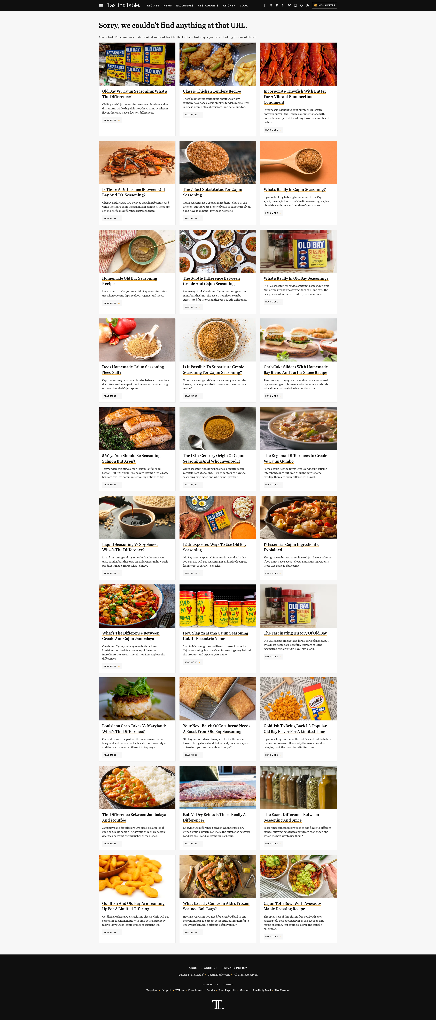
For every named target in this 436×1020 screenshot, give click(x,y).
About (194, 968)
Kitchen (229, 5)
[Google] (301, 6)
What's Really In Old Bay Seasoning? (296, 278)
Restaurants (208, 5)
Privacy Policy (234, 968)
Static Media (195, 974)
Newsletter (326, 5)
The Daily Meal (262, 990)
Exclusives (184, 5)
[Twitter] (271, 6)
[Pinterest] (283, 6)
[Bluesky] (289, 6)
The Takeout (282, 990)
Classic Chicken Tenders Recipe (212, 91)
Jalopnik (166, 990)
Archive (210, 968)
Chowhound (195, 990)
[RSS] (307, 6)
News (168, 5)
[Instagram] (295, 6)
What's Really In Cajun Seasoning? (295, 189)
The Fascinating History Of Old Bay (295, 633)
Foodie (211, 990)
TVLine (179, 990)
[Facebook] (265, 6)
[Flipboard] (277, 6)
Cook (244, 5)
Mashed (244, 990)
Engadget (152, 990)
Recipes (153, 5)
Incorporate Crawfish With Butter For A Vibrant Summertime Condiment (295, 97)
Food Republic (227, 990)
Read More (110, 120)
